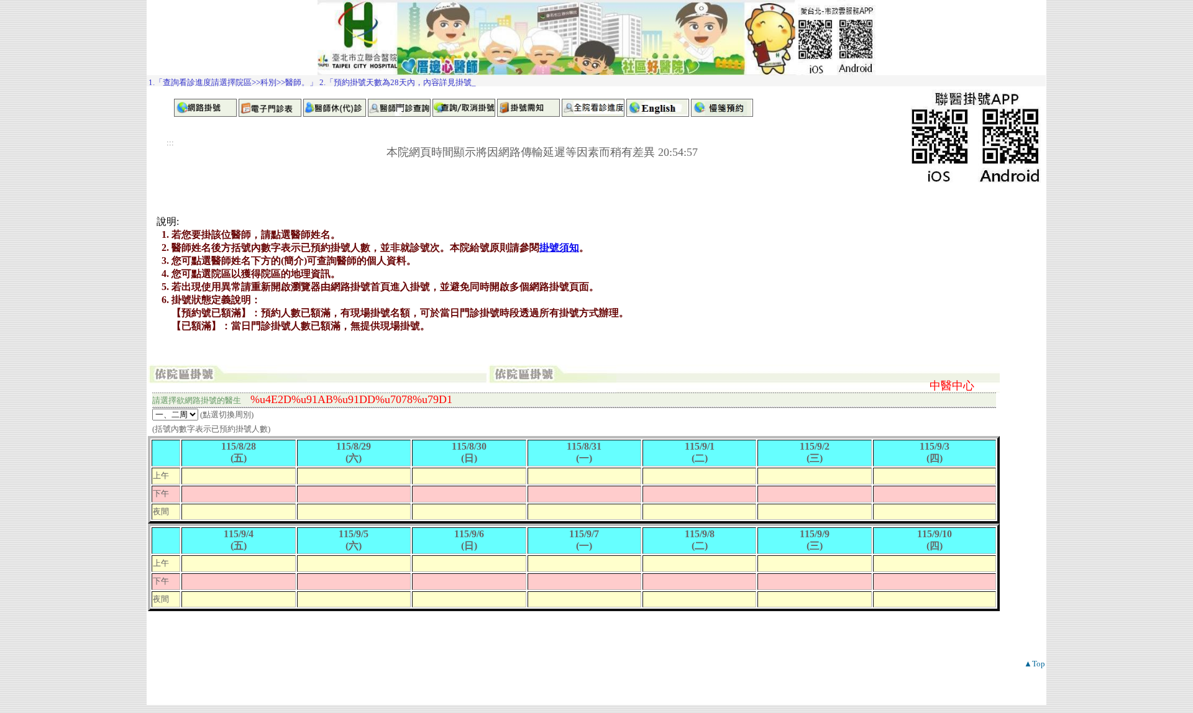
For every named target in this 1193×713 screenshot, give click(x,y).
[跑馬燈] (596, 80)
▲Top (1034, 663)
